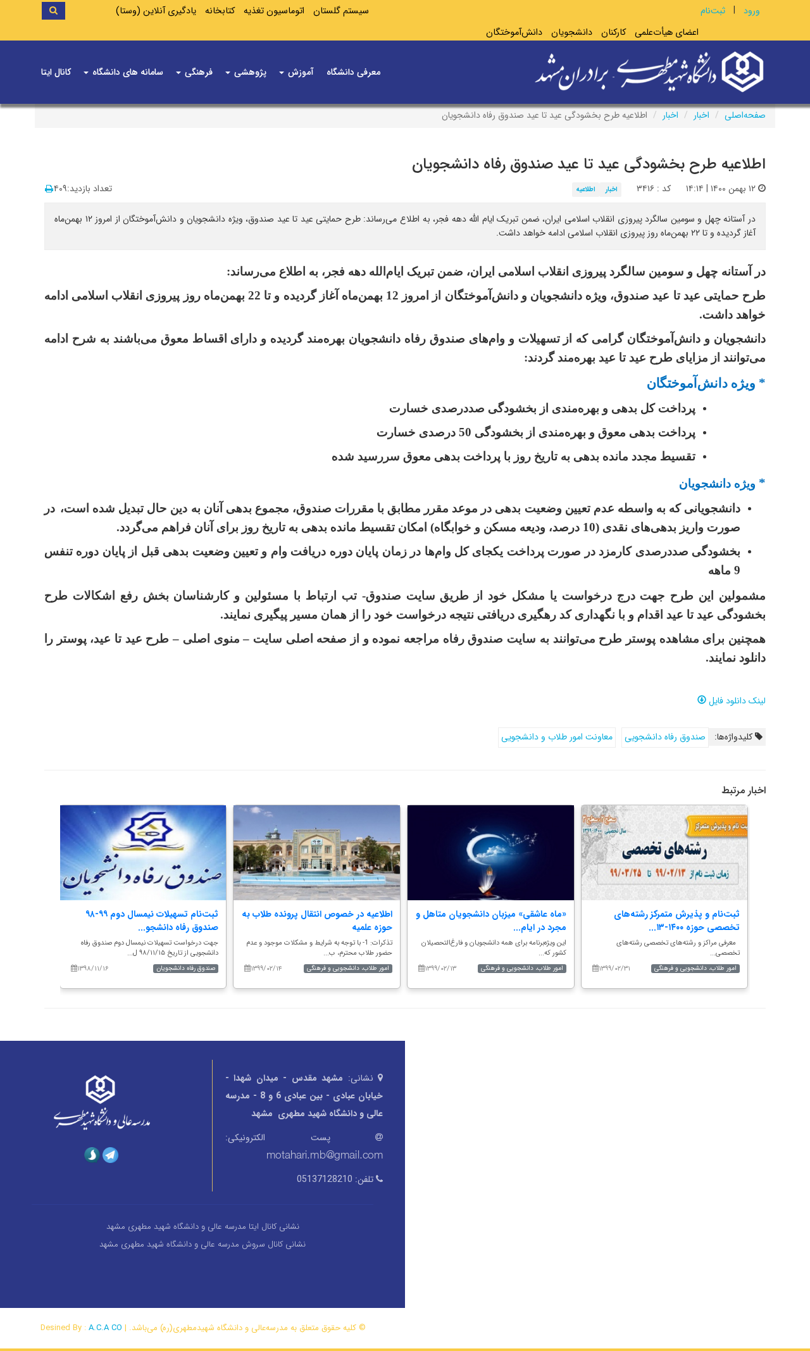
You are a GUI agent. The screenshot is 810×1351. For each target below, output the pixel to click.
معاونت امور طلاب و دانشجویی (557, 737)
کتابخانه (220, 11)
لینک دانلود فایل (736, 701)
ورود (752, 11)
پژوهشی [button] (249, 72)
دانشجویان (571, 32)
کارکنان (613, 32)
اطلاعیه (585, 189)
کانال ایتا (56, 72)
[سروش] (92, 1155)
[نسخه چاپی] (49, 189)
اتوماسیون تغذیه (274, 11)
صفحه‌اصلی (745, 115)
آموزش (299, 72)
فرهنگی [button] (197, 72)
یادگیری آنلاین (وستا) (156, 11)
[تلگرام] (110, 1155)
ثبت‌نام (713, 11)
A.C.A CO (105, 1328)
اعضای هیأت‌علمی (667, 32)
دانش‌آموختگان (514, 32)
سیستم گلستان (341, 11)
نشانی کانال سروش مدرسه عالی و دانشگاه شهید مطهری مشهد (202, 1244)
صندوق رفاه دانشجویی (665, 737)
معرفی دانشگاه (353, 72)
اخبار (701, 115)
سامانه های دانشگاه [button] (126, 72)
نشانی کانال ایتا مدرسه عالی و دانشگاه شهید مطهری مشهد (202, 1226)
